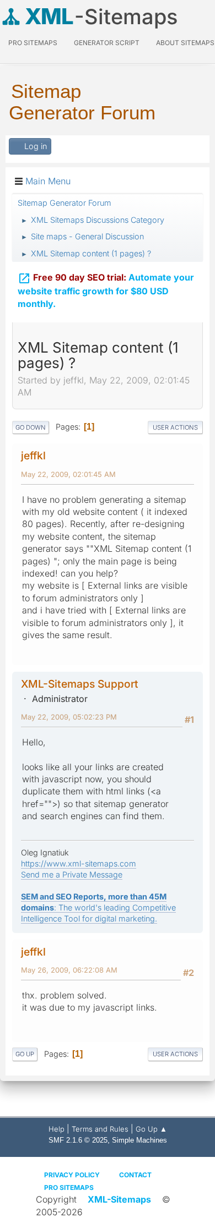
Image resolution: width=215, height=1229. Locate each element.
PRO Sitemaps (32, 43)
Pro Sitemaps (69, 1187)
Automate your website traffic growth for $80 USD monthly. (106, 290)
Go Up (24, 1054)
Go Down (30, 427)
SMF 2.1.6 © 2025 (78, 1140)
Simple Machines (139, 1140)
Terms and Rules (100, 1128)
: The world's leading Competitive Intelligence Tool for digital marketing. (98, 907)
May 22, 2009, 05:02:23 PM (69, 716)
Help (56, 1128)
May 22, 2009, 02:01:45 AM (68, 474)
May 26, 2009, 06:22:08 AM (69, 969)
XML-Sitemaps (119, 1199)
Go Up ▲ (151, 1128)
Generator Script (106, 43)
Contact (135, 1175)
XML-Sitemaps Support (79, 683)
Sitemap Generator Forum (82, 101)
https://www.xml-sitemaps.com (78, 863)
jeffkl (33, 455)
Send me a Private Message (71, 874)
